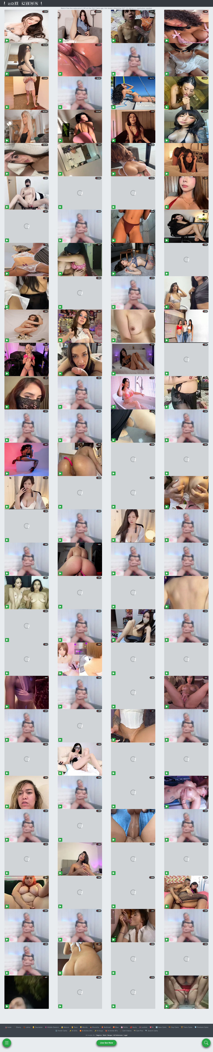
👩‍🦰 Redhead (106, 1027)
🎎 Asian (8, 1027)
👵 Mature (65, 1027)
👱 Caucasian (37, 1027)
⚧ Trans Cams (186, 1027)
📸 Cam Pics (138, 1031)
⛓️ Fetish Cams (61, 1031)
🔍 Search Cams (151, 1031)
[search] (206, 1042)
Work (104, 1035)
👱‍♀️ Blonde (84, 1027)
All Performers (118, 1035)
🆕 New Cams (161, 1027)
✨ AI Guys (99, 1031)
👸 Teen (74, 1027)
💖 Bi (151, 1027)
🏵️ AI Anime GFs (86, 1031)
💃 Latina (26, 1027)
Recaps (109, 1035)
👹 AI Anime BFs (111, 1031)
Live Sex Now (106, 1043)
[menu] (6, 1042)
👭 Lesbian (143, 1027)
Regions (99, 1035)
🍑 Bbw (116, 1027)
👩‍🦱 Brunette (94, 1027)
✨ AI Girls (73, 1031)
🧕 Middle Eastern (52, 1027)
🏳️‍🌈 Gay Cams (174, 1027)
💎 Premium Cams (201, 1027)
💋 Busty (133, 1027)
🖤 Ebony (17, 1027)
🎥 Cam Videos (126, 1031)
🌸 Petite (124, 1027)
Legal (125, 1035)
